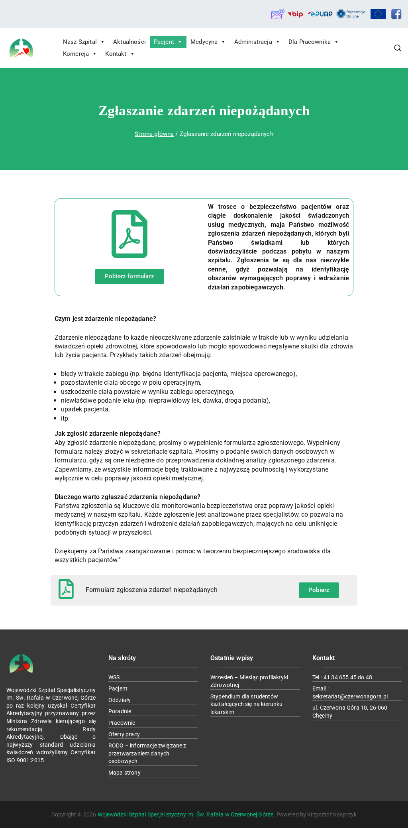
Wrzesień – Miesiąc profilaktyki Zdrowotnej (249, 681)
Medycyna (204, 41)
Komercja (76, 53)
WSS (114, 677)
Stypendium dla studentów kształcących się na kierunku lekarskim (246, 704)
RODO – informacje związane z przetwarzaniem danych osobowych (147, 753)
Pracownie (121, 723)
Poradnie (119, 711)
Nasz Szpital (80, 41)
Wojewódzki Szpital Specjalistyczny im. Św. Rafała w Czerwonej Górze (186, 814)
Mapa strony (124, 772)
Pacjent (164, 41)
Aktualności (129, 41)
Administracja (253, 41)
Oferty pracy (124, 734)
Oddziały (119, 700)
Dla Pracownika (309, 41)
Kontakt (115, 53)
